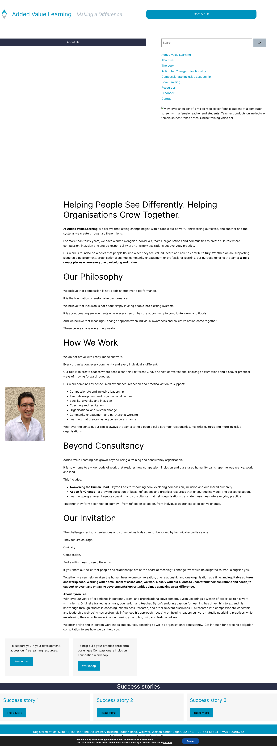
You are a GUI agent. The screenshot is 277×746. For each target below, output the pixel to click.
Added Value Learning (41, 14)
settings (167, 742)
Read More (14, 712)
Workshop (89, 666)
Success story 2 (115, 700)
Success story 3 (208, 700)
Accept (190, 741)
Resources (21, 661)
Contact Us (201, 14)
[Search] (259, 43)
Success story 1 (21, 700)
